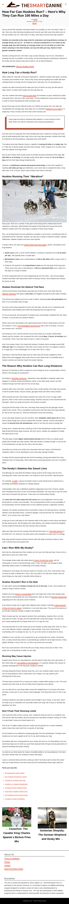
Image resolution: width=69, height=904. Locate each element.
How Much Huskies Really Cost (16, 791)
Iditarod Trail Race (9, 294)
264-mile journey (56, 531)
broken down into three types (35, 245)
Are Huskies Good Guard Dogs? (16, 795)
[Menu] (3, 4)
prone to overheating (23, 594)
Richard (35, 19)
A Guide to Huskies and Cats (15, 780)
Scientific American (19, 378)
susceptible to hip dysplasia (27, 663)
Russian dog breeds (59, 597)
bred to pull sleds (29, 95)
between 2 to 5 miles (54, 109)
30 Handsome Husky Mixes (15, 773)
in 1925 (15, 481)
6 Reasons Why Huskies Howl (16, 788)
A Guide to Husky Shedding (15, 799)
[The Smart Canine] (34, 4)
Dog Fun (34, 23)
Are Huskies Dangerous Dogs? (16, 777)
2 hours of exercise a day (43, 560)
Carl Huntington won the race (29, 326)
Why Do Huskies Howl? (25, 66)
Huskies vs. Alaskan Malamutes (16, 784)
